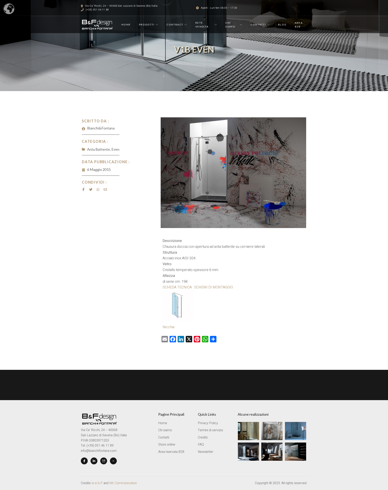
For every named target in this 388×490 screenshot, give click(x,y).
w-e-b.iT (97, 483)
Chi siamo (230, 24)
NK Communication (123, 483)
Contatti (258, 24)
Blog (282, 24)
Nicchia (168, 327)
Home (126, 24)
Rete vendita (202, 24)
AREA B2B (299, 24)
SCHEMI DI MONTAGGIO (213, 287)
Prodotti (147, 24)
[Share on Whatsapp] (98, 189)
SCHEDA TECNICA (178, 287)
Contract (175, 24)
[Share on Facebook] (83, 189)
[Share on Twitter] (90, 189)
